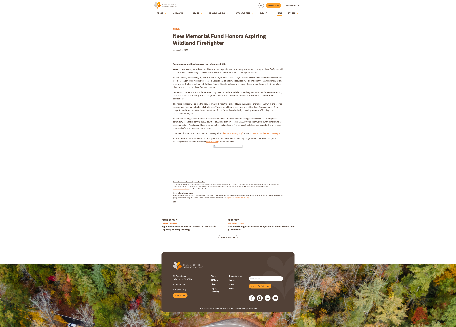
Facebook (252, 298)
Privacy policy (252, 308)
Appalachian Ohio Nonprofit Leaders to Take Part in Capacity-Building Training (189, 228)
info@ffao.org (212, 141)
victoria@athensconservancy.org (267, 133)
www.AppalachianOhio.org (181, 189)
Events (291, 13)
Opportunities (242, 13)
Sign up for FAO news (260, 286)
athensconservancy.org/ (232, 133)
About (160, 13)
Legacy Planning (217, 13)
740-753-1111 (179, 284)
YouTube (275, 298)
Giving (196, 13)
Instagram (260, 298)
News (279, 13)
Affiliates (178, 13)
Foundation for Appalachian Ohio (166, 5)
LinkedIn (268, 298)
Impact (263, 13)
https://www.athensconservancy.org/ (238, 198)
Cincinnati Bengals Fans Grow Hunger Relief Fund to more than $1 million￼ (261, 228)
